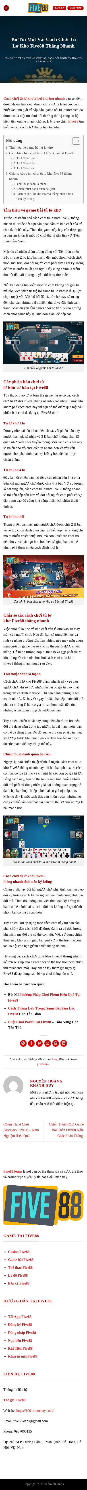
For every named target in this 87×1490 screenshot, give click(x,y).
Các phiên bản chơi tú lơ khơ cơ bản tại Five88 (42, 153)
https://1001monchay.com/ (34, 1411)
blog (55, 1059)
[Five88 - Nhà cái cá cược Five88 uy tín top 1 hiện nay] (38, 8)
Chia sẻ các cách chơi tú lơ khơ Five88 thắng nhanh (40, 176)
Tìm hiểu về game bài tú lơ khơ (31, 147)
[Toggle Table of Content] (74, 141)
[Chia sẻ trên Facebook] (31, 1043)
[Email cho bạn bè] (47, 1043)
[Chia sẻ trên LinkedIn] (63, 1043)
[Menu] (6, 8)
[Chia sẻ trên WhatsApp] (23, 1043)
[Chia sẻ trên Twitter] (39, 1043)
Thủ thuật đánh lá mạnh (32, 184)
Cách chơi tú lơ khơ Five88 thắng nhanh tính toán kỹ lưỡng (45, 196)
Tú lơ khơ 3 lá (26, 158)
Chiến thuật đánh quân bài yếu (36, 189)
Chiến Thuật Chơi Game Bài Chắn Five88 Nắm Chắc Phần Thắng (66, 1130)
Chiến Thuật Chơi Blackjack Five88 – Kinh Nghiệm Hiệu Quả (21, 1130)
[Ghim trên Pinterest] (55, 1043)
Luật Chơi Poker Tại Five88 (29, 1022)
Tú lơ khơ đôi (25, 168)
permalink (43, 1064)
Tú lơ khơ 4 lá (26, 163)
